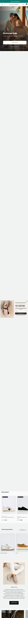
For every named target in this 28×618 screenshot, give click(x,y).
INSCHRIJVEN (20, 313)
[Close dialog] (26, 301)
